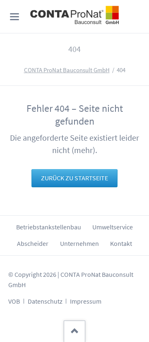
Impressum (85, 301)
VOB (14, 301)
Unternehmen (79, 244)
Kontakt (121, 244)
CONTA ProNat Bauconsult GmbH (67, 70)
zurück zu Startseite (74, 178)
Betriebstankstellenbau (48, 227)
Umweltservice (112, 227)
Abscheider (32, 244)
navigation (14, 17)
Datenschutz (45, 301)
